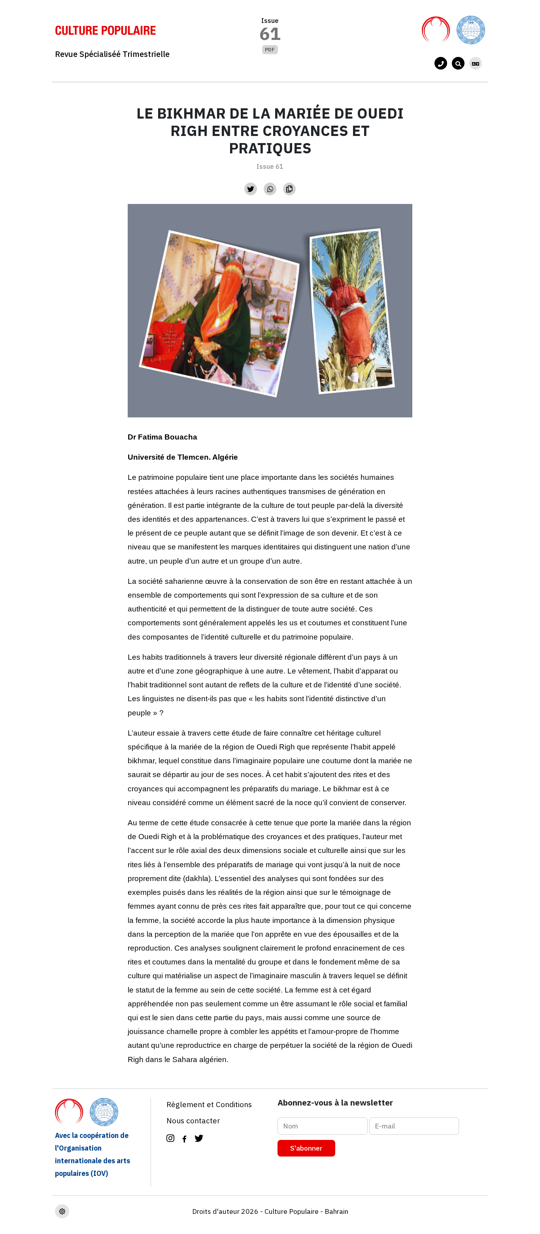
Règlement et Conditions (209, 1104)
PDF (270, 49)
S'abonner (306, 1148)
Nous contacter (193, 1120)
